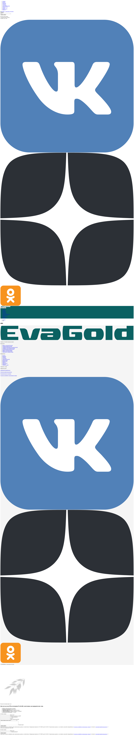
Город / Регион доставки (14, 719)
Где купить (4, 313)
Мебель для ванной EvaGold (8, 345)
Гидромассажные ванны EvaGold (8, 349)
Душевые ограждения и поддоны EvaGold (10, 347)
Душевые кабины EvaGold (7, 346)
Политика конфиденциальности (6, 372)
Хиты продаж (5, 363)
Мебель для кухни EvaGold (7, 351)
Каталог (4, 2)
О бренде (4, 4)
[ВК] (67, 152)
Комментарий (21, 724)
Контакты (4, 3)
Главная (4, 1)
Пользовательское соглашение (5, 373)
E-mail (11, 718)
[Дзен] (67, 285)
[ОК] (10, 305)
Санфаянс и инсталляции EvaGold (9, 348)
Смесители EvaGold (6, 314)
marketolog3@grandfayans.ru (5, 370)
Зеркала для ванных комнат (7, 350)
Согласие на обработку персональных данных (8, 375)
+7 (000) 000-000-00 (14, 717)
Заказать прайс (3, 14)
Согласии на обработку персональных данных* (82, 726)
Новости (4, 9)
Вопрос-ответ (5, 8)
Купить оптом (5, 6)
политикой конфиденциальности (101, 726)
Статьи (4, 7)
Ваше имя (12, 714)
